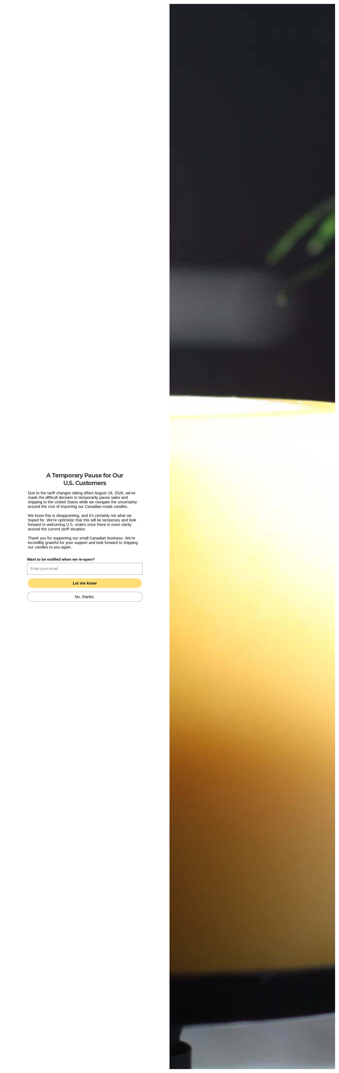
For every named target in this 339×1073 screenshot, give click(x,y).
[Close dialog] (333, 5)
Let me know (85, 583)
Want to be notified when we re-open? (61, 559)
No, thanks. (85, 597)
